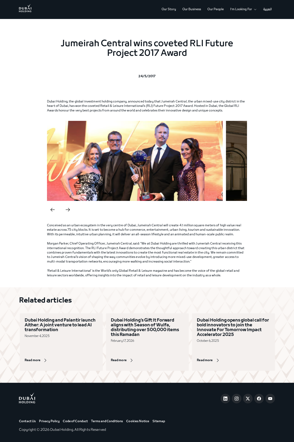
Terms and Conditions (107, 421)
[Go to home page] (27, 398)
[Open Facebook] (259, 398)
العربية (267, 9)
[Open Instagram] (236, 398)
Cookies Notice (137, 421)
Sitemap (158, 421)
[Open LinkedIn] (225, 398)
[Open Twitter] (248, 398)
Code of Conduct (75, 421)
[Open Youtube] (270, 398)
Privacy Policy (49, 421)
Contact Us (27, 421)
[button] (243, 9)
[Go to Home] (25, 9)
